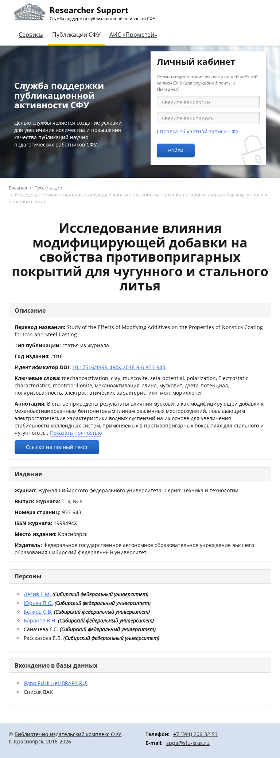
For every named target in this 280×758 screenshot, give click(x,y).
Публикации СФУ (76, 34)
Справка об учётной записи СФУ (198, 131)
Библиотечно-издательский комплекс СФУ (68, 734)
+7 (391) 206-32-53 (195, 734)
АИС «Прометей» (133, 34)
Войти (175, 150)
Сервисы (31, 34)
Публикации (48, 187)
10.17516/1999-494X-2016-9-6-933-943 (118, 367)
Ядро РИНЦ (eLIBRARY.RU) (56, 683)
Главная (18, 187)
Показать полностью (76, 432)
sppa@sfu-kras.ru (188, 742)
